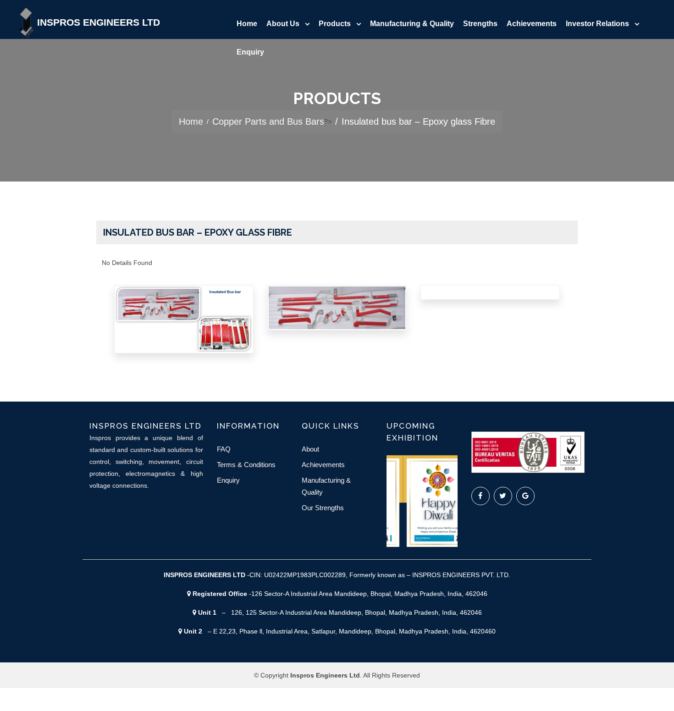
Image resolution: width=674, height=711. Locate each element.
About (310, 449)
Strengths (480, 24)
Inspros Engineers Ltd (98, 22)
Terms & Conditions (246, 464)
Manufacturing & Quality (412, 24)
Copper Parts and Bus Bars (268, 121)
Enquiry (250, 52)
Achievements (532, 24)
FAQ (224, 449)
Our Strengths (323, 508)
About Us (282, 24)
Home (247, 24)
